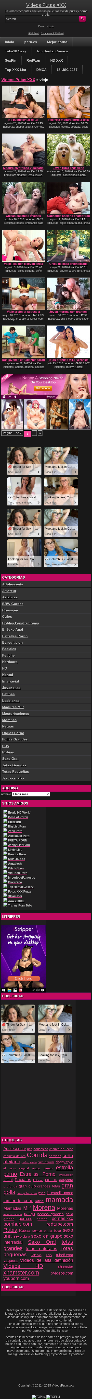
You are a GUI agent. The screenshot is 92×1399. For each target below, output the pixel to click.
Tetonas (36, 1255)
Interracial (10, 681)
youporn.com (16, 1278)
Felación (38, 1180)
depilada (75, 126)
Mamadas (12, 1208)
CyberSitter (76, 1354)
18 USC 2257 (67, 70)
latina (39, 1201)
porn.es (30, 42)
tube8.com (64, 1255)
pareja (29, 1213)
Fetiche (8, 655)
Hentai (7, 674)
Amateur (9, 591)
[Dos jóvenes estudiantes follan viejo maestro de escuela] (23, 341)
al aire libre (75, 270)
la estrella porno (60, 1193)
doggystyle (64, 1162)
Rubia (10, 1230)
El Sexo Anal (12, 629)
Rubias (8, 752)
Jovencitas (11, 687)
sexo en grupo (47, 1236)
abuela (19, 366)
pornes (42, 1219)
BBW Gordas (13, 603)
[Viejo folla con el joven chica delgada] (23, 246)
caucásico (41, 1149)
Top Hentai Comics (52, 51)
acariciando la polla (74, 174)
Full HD (51, 1180)
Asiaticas (10, 597)
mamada (59, 1200)
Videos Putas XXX (46, 5)
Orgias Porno (13, 733)
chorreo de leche (61, 1149)
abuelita (29, 366)
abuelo (64, 270)
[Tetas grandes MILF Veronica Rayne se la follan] (68, 341)
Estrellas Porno (15, 636)
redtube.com (60, 1224)
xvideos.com (62, 1273)
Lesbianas (11, 700)
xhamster (65, 1267)
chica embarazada (71, 222)
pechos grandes (50, 1214)
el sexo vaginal (16, 1168)
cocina (65, 126)
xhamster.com (21, 1272)
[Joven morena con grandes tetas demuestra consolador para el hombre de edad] (68, 294)
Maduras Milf (13, 707)
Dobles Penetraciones (20, 623)
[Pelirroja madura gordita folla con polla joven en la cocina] (68, 102)
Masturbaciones (15, 713)
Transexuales (13, 778)
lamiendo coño (18, 1200)
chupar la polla (24, 126)
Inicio (9, 42)
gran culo (27, 1186)
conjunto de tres (14, 1156)
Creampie (10, 610)
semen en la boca (46, 1230)
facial (8, 1180)
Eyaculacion (35, 174)
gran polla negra (27, 1193)
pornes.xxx (62, 1218)
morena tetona (12, 1214)
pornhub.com (17, 1224)
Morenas (9, 720)
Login (51, 26)
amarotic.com (35, 318)
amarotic (20, 318)
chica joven (67, 318)
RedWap (33, 60)
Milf (27, 1208)
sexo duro (22, 1236)
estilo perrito (42, 1168)
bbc (29, 1149)
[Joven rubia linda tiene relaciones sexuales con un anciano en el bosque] (68, 150)
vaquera (10, 1260)
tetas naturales (41, 1248)
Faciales (9, 648)
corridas (55, 1156)
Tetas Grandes (14, 765)
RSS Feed (33, 33)
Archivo (6, 794)
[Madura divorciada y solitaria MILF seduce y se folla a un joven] (23, 150)
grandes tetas (48, 1186)
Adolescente (12, 584)
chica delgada (26, 270)
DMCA (41, 70)
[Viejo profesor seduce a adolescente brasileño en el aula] (23, 294)
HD (4, 668)
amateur (21, 174)
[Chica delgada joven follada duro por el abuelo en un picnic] (68, 246)
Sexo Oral (10, 758)
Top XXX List (15, 70)
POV (5, 746)
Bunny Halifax (74, 366)
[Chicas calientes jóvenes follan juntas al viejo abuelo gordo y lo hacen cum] (23, 198)
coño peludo (29, 1162)
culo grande (46, 1162)
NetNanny (42, 1354)
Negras (8, 726)
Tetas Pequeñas (15, 771)
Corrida (38, 126)
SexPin (10, 60)
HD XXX (56, 60)
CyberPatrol (59, 1354)
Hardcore (9, 661)
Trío (49, 1255)
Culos (7, 616)
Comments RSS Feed (52, 33)
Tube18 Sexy (15, 51)
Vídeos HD (23, 1266)
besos (20, 222)
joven (41, 1193)
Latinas (8, 694)
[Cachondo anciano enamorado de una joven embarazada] (68, 198)
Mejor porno (57, 42)
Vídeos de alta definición (46, 1260)
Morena (44, 1207)
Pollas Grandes (15, 739)
